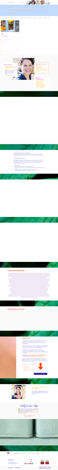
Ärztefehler (17, 276)
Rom (42, 290)
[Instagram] (27, 463)
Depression (37, 273)
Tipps (16, 273)
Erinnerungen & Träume (34, 290)
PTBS (26, 297)
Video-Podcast (24, 277)
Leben (10, 273)
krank (36, 291)
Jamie (34, 287)
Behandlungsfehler (30, 276)
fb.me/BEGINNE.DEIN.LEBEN (12, 463)
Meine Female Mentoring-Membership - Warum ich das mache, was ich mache (41, 68)
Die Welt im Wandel (30, 287)
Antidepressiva (16, 284)
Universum (30, 297)
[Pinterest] (28, 463)
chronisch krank (20, 273)
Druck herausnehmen (43, 287)
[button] (25, 453)
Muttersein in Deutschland (38, 283)
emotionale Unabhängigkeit (26, 273)
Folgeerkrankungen (45, 283)
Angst (20, 276)
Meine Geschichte (25, 276)
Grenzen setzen (34, 284)
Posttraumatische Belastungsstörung (44, 280)
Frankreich (11, 280)
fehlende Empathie (31, 283)
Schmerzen (13, 277)
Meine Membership (26, 283)
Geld (38, 284)
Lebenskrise (44, 277)
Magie (35, 294)
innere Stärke (20, 291)
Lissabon (12, 290)
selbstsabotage (38, 287)
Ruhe (47, 294)
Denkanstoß (12, 283)
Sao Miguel (20, 283)
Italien (25, 287)
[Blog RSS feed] (8, 453)
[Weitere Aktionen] (18, 33)
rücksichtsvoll (16, 283)
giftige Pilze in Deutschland (28, 284)
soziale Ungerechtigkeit (27, 290)
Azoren (22, 287)
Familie (27, 294)
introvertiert (19, 287)
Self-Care (41, 284)
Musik (13, 276)
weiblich (20, 277)
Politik (26, 280)
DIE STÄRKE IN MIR (14, 287)
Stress (31, 277)
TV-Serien (35, 277)
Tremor (17, 291)
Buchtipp (17, 277)
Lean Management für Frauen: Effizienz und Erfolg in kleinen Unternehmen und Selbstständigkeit (40, 84)
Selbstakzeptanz (36, 276)
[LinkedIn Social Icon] (32, 463)
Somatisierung (45, 290)
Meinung (43, 291)
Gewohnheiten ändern (46, 273)
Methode (39, 290)
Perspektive (22, 280)
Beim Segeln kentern (46, 284)
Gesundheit (23, 297)
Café (45, 291)
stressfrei (13, 273)
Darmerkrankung (41, 276)
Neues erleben (15, 280)
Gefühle (41, 273)
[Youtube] (30, 463)
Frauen (39, 349)
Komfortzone (13, 291)
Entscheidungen (33, 273)
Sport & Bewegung (39, 277)
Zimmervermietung (26, 291)
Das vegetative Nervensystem (35, 280)
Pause (19, 280)
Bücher (28, 277)
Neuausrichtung (11, 284)
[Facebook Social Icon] (25, 463)
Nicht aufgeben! (21, 284)
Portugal (29, 280)
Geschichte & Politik (47, 276)
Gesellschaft (10, 276)
